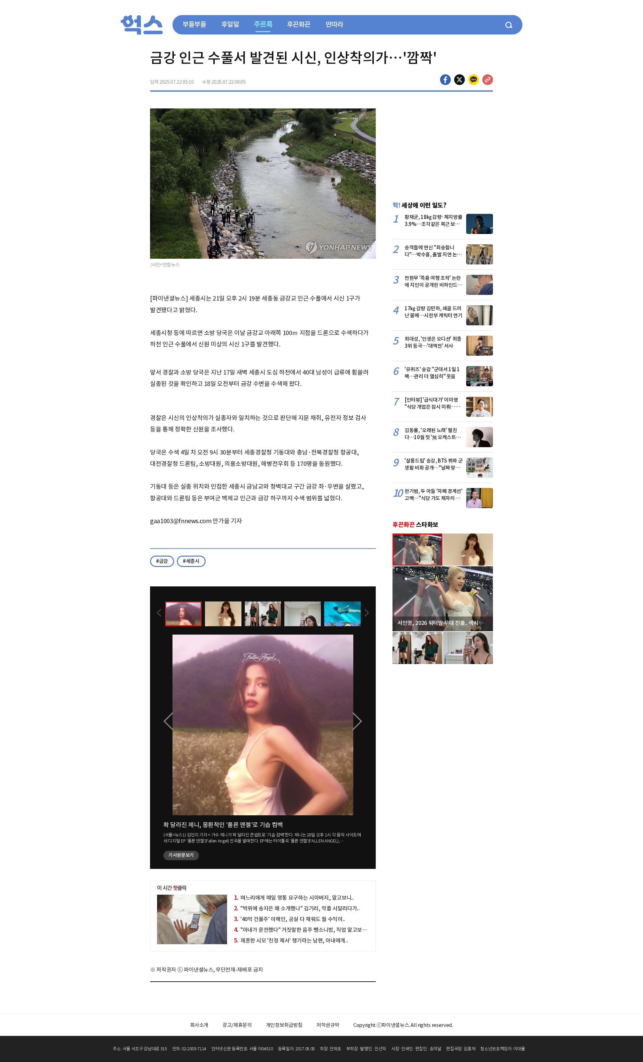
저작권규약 (327, 1025)
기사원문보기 (181, 855)
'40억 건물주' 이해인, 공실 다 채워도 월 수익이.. (289, 919)
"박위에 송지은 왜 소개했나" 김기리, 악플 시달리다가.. (297, 908)
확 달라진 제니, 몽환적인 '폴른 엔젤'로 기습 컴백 (223, 825)
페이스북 (445, 79)
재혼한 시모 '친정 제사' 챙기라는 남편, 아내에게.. (291, 940)
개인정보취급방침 (284, 1025)
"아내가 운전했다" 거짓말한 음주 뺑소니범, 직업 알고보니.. (301, 929)
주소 (487, 79)
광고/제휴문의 (237, 1025)
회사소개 (199, 1025)
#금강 (162, 561)
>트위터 (459, 79)
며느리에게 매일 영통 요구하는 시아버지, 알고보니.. (294, 897)
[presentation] (159, 613)
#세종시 (191, 561)
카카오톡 (473, 79)
